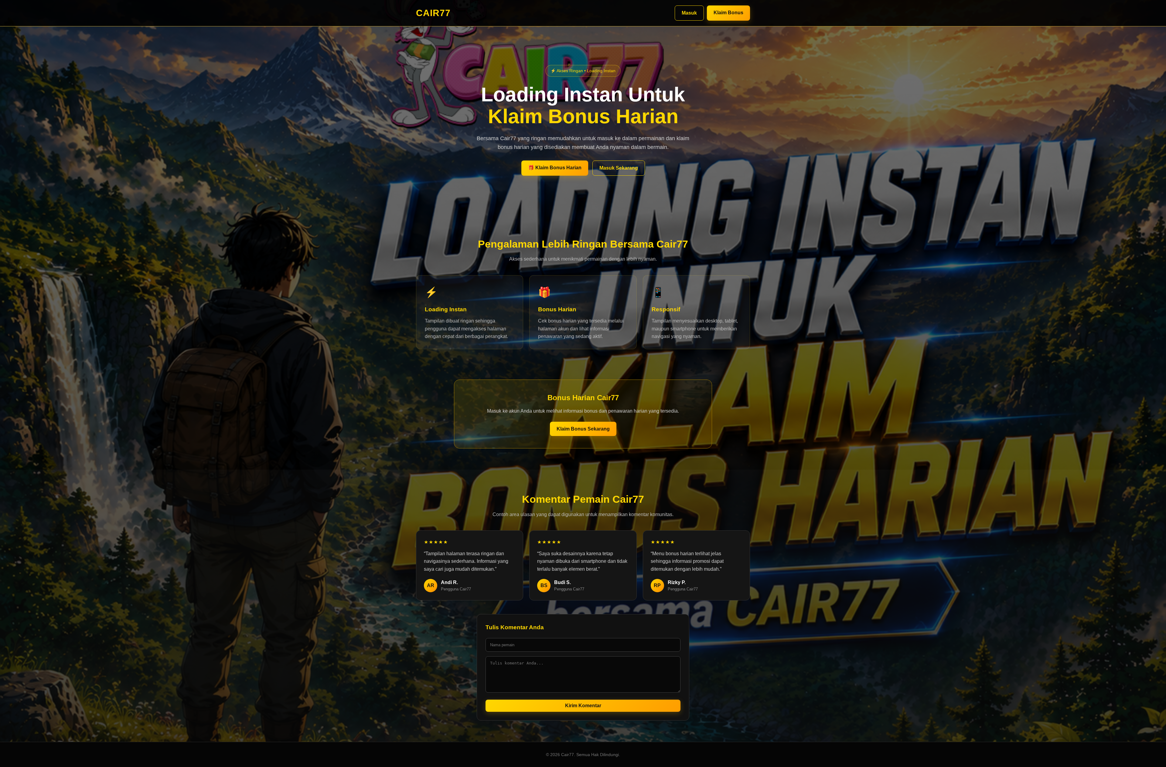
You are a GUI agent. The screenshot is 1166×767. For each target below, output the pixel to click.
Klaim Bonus (728, 12)
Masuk (689, 12)
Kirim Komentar (583, 705)
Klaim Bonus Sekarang (583, 428)
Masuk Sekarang (618, 168)
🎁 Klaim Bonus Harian (554, 167)
